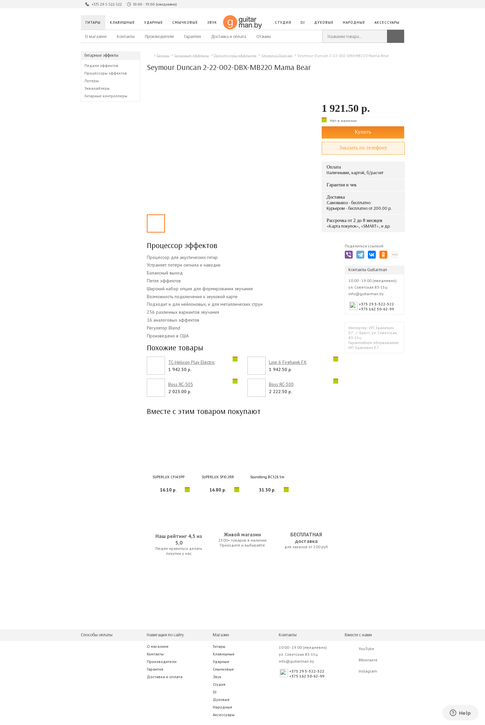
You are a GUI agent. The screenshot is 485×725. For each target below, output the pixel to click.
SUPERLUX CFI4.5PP (168, 477)
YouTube (366, 648)
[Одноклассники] (384, 256)
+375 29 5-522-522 (107, 4)
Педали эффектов (101, 65)
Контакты (126, 36)
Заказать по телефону (363, 147)
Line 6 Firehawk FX (288, 362)
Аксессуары (387, 22)
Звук (212, 22)
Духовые (324, 22)
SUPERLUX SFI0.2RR (218, 477)
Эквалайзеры (97, 88)
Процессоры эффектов (105, 73)
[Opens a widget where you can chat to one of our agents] (460, 713)
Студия (283, 22)
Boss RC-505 (180, 384)
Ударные (153, 22)
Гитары (93, 22)
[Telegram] (361, 256)
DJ (303, 22)
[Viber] (350, 256)
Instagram (368, 671)
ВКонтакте (368, 659)
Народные (354, 22)
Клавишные (122, 22)
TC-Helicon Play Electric (191, 362)
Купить (363, 132)
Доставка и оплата (228, 36)
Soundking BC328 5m (267, 477)
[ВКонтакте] (373, 256)
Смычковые (185, 22)
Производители (159, 36)
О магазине (96, 36)
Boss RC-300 (281, 384)
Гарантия (192, 36)
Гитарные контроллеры (105, 95)
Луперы (91, 80)
